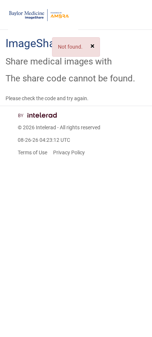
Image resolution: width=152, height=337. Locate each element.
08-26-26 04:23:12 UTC (44, 140)
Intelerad (46, 127)
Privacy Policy (69, 152)
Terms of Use (32, 152)
